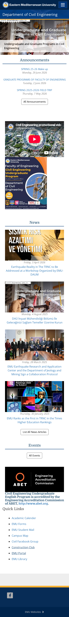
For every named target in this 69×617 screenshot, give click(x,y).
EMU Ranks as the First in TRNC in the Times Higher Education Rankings (34, 420)
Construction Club (23, 547)
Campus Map (20, 535)
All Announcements (34, 101)
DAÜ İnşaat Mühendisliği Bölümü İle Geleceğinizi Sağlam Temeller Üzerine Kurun (34, 320)
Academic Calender (24, 518)
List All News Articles (34, 432)
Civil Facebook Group (25, 541)
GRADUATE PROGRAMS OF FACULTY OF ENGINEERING (34, 79)
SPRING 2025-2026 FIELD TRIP (34, 90)
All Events (34, 455)
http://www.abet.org (33, 503)
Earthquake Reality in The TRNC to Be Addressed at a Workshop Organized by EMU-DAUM (34, 270)
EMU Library (19, 559)
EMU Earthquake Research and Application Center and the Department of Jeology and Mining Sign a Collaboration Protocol (34, 370)
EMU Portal (19, 553)
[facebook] (10, 595)
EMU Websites (33, 611)
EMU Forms (19, 524)
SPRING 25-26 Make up (34, 69)
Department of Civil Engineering (30, 14)
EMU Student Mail (23, 530)
